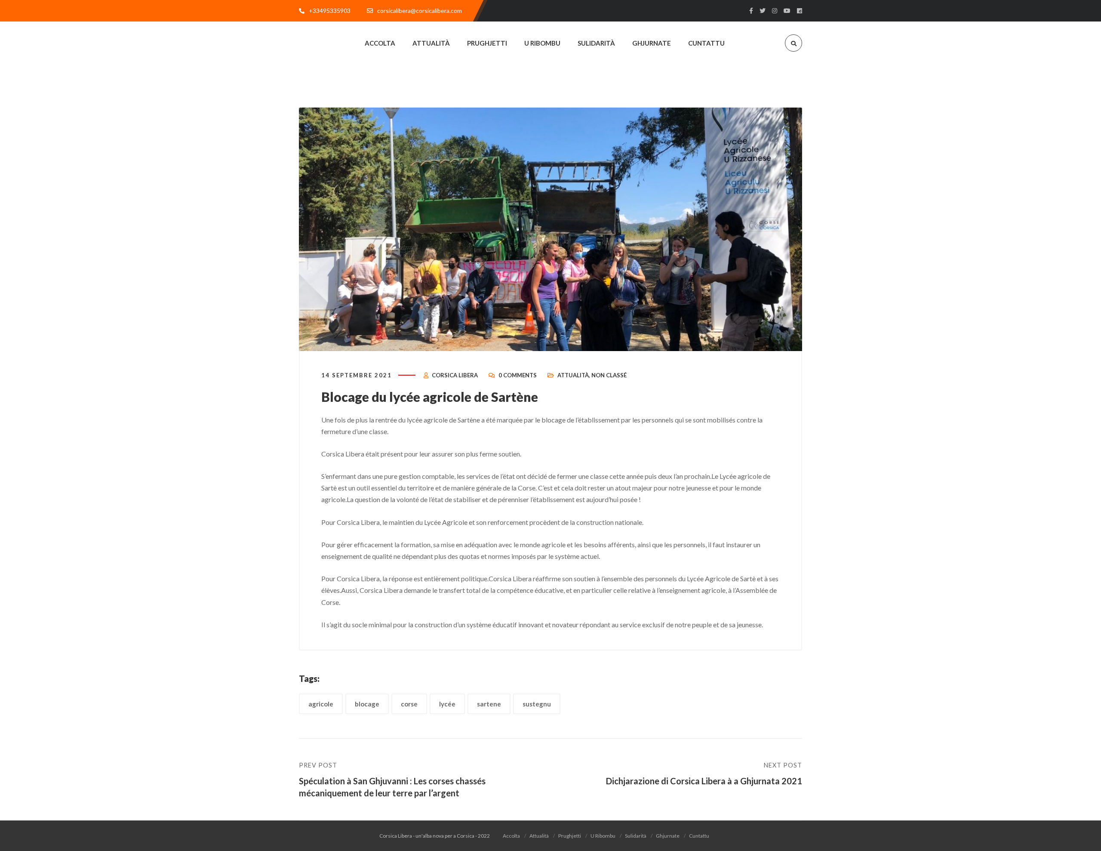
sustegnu (537, 704)
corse (409, 704)
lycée (447, 704)
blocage (367, 704)
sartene (489, 704)
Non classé (609, 375)
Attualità (573, 375)
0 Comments (517, 375)
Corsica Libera (455, 375)
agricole (320, 704)
